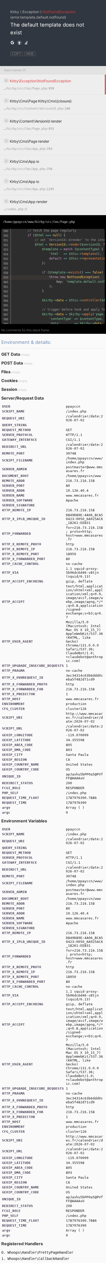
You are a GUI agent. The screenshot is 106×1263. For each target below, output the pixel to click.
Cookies (9, 380)
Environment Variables (24, 820)
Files (6, 371)
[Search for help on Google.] (12, 43)
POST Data (12, 363)
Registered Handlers (22, 1243)
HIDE (30, 54)
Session (9, 389)
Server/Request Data (22, 398)
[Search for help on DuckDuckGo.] (19, 43)
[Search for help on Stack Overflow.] (26, 43)
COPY (16, 54)
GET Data (10, 354)
